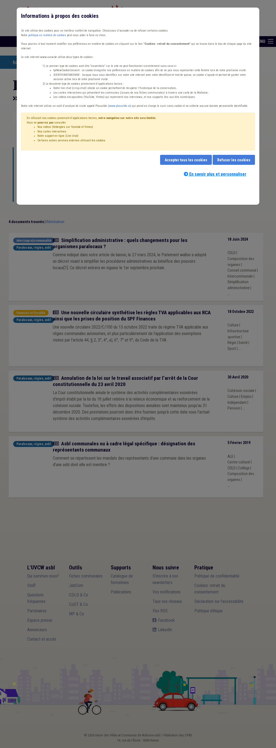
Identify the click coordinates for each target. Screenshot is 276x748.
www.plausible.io (119, 106)
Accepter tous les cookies (186, 160)
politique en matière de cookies (47, 35)
